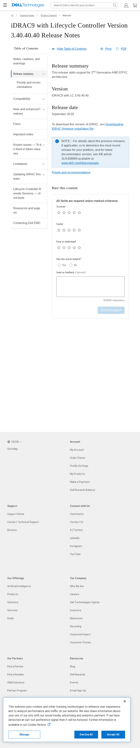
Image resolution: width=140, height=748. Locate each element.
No (75, 265)
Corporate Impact (80, 634)
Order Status (77, 457)
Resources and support (26, 210)
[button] (126, 5)
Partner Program (17, 690)
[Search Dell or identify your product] (115, 5)
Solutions (12, 602)
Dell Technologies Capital (84, 602)
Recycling (75, 626)
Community (77, 514)
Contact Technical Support (23, 522)
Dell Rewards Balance (82, 489)
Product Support (49, 15)
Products (12, 594)
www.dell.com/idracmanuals (80, 163)
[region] (90, 116)
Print (108, 48)
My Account (77, 449)
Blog (72, 666)
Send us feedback (71, 272)
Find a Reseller (15, 674)
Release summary (23, 73)
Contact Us (76, 522)
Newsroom (76, 618)
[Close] (125, 701)
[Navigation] (5, 5)
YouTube (75, 554)
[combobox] (84, 5)
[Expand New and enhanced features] (43, 109)
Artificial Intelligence (19, 586)
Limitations (20, 163)
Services (12, 610)
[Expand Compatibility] (43, 99)
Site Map (12, 448)
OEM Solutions (15, 682)
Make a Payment (80, 481)
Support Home (27, 15)
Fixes (16, 123)
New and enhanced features (26, 111)
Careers (74, 594)
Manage (24, 734)
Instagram (76, 546)
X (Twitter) (76, 530)
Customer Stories (80, 642)
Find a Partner (15, 666)
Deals (10, 618)
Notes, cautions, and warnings (26, 61)
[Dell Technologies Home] (28, 5)
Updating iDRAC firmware (27, 176)
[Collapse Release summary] (43, 74)
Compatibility (21, 98)
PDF (124, 48)
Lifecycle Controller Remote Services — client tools (27, 193)
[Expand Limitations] (43, 164)
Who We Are (77, 586)
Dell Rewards (77, 674)
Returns (12, 530)
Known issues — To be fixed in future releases (27, 149)
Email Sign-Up (78, 690)
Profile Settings (79, 465)
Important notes (23, 134)
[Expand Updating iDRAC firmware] (43, 174)
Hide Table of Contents (71, 48)
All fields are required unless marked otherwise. (87, 201)
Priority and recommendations (28, 84)
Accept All (113, 734)
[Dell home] (12, 15)
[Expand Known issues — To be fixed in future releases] (43, 145)
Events (74, 682)
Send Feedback (111, 310)
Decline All (86, 734)
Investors (75, 610)
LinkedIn (74, 538)
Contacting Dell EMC (27, 223)
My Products (77, 473)
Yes (64, 265)
